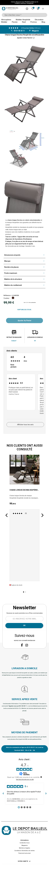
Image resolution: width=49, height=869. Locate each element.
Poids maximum (10, 273)
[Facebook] (22, 645)
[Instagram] (26, 645)
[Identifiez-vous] (27, 8)
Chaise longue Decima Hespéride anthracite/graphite (24, 490)
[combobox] (23, 15)
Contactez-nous (24, 843)
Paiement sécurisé (24, 853)
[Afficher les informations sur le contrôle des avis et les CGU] (41, 777)
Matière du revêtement (13, 285)
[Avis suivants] (46, 793)
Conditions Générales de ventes (24, 850)
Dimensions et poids (12, 255)
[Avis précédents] (3, 793)
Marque (7, 261)
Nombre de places (11, 267)
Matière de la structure (13, 279)
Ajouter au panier (24, 320)
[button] (7, 515)
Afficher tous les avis (25, 425)
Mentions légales (24, 848)
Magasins (25, 845)
